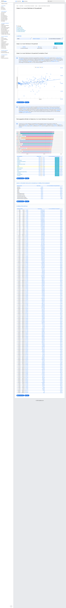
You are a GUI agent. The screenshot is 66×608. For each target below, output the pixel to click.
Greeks (18, 157)
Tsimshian (18, 175)
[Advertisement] (27, 17)
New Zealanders (19, 174)
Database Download (4, 3)
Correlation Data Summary (21, 30)
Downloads (25, 1)
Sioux (18, 170)
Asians (18, 166)
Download (60, 65)
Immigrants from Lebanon (21, 161)
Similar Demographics (20, 29)
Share (27, 102)
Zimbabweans (19, 160)
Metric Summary (19, 27)
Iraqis (18, 165)
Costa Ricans (19, 169)
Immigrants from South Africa (22, 171)
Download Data (21, 102)
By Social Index (3, 12)
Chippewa (18, 162)
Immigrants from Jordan (21, 164)
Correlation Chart (20, 28)
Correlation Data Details (21, 31)
